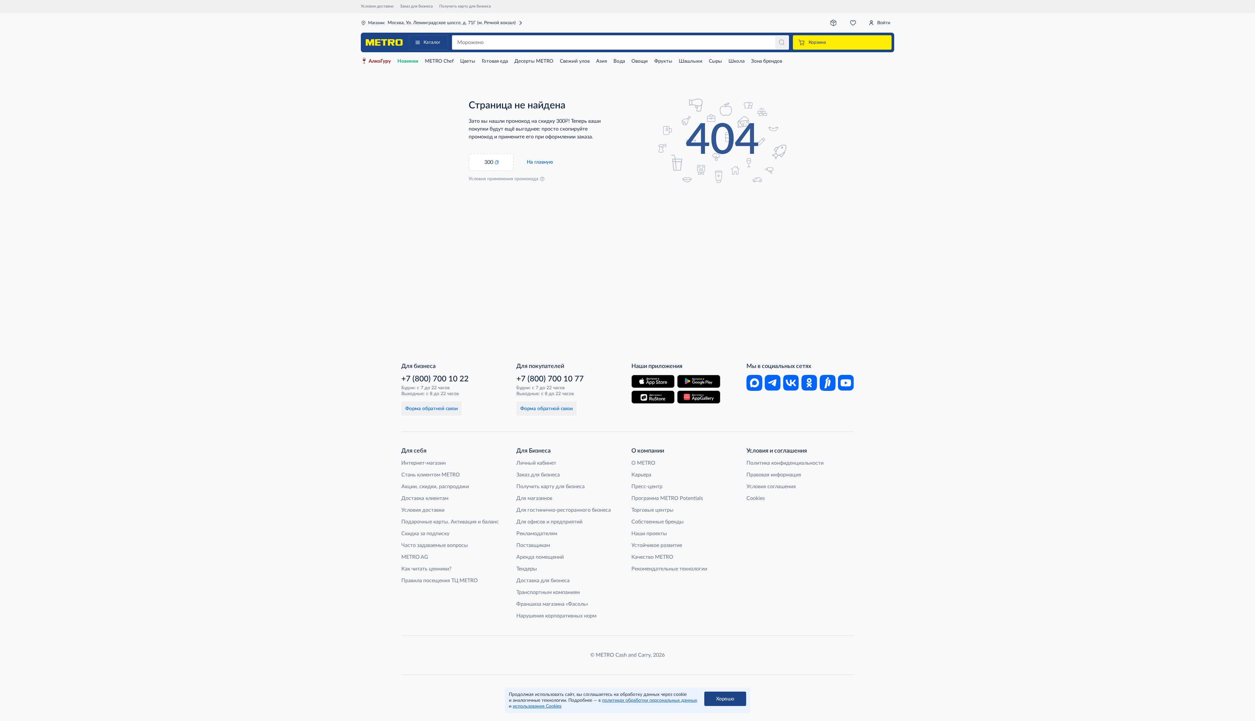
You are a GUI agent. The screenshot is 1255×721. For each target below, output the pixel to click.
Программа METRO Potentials (667, 498)
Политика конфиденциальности (785, 463)
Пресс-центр (646, 486)
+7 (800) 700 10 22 (435, 379)
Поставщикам (533, 545)
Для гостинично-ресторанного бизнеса (563, 510)
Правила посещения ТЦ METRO (439, 580)
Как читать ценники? (426, 568)
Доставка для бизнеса (543, 580)
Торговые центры (652, 510)
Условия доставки (377, 6)
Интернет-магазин (423, 463)
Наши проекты (649, 533)
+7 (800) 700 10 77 (550, 379)
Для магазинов (534, 498)
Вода (619, 61)
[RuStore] (653, 397)
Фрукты (663, 61)
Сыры (715, 61)
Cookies (755, 498)
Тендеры (526, 568)
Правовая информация (773, 474)
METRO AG (414, 557)
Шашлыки (690, 61)
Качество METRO (652, 557)
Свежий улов (575, 61)
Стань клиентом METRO (430, 474)
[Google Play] (698, 381)
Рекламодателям (536, 533)
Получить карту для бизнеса (465, 6)
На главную (540, 162)
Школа (736, 61)
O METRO (643, 463)
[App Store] (653, 381)
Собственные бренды (657, 521)
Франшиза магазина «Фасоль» (552, 604)
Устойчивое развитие (656, 545)
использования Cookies (537, 706)
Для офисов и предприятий (549, 521)
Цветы (467, 61)
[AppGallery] (698, 397)
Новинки (407, 61)
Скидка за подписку (425, 533)
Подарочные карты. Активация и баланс (450, 521)
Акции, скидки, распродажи (435, 486)
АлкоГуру (380, 61)
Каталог (432, 42)
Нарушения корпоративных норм (556, 615)
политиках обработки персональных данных (649, 700)
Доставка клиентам (424, 498)
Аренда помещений (540, 557)
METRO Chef (439, 61)
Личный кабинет (536, 463)
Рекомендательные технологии (669, 568)
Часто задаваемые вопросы (434, 545)
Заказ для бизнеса (416, 6)
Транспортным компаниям (548, 592)
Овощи (639, 61)
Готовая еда (495, 61)
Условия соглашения (771, 486)
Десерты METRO (533, 61)
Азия (601, 61)
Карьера (641, 474)
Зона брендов (766, 61)
